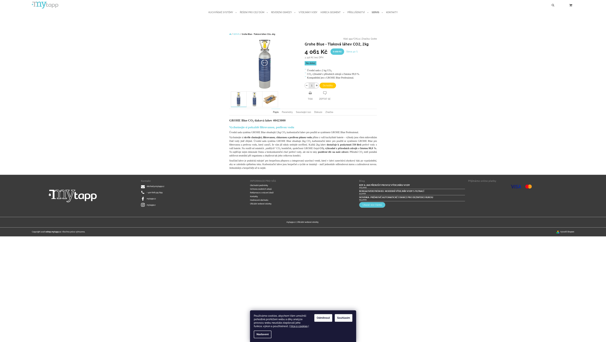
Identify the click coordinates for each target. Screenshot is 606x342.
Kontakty (254, 196)
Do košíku (328, 85)
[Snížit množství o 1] (307, 85)
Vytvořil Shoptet (567, 232)
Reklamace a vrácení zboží (262, 193)
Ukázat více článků (372, 205)
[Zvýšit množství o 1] (317, 85)
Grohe (374, 39)
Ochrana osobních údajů (261, 189)
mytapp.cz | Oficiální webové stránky (302, 222)
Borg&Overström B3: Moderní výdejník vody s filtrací (391, 191)
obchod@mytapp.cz (155, 186)
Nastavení (263, 334)
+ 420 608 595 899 (155, 192)
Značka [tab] (329, 112)
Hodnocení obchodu (259, 200)
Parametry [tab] (287, 112)
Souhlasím (343, 317)
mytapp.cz (151, 199)
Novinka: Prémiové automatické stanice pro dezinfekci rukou (396, 197)
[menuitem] (222, 12)
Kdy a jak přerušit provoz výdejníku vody (384, 185)
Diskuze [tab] (318, 112)
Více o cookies (299, 326)
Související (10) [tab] (303, 112)
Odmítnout (323, 317)
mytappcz (151, 205)
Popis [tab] (276, 112)
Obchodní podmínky (259, 185)
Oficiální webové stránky (261, 204)
